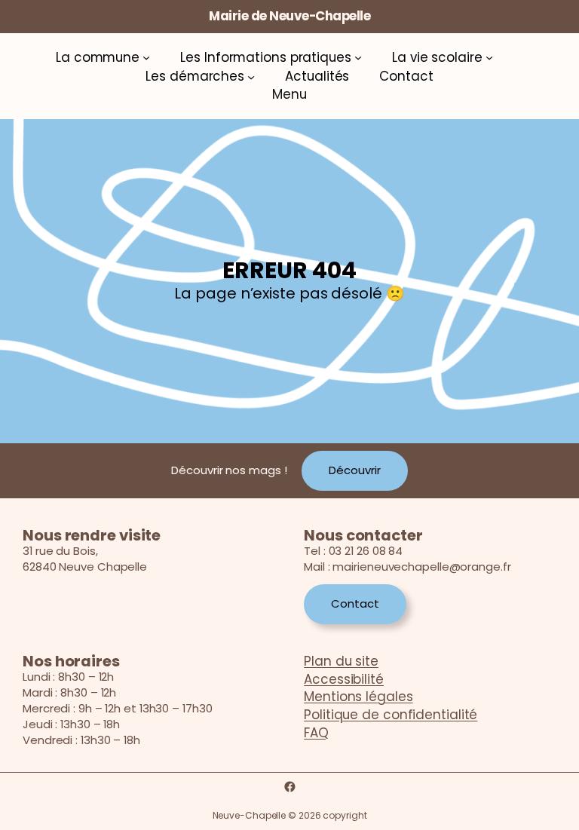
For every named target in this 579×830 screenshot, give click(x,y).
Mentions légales (358, 697)
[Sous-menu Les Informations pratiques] (358, 57)
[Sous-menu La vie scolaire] (489, 57)
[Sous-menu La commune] (146, 57)
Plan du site (341, 661)
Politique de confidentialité (390, 715)
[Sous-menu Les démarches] (251, 77)
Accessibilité (344, 679)
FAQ (316, 733)
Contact (354, 603)
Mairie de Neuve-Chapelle (289, 16)
